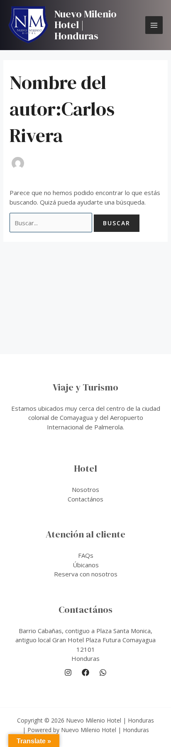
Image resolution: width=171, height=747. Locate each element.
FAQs (85, 555)
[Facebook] (85, 672)
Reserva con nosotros (85, 574)
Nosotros (85, 489)
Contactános (85, 499)
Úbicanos (86, 565)
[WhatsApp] (103, 672)
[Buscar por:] (52, 223)
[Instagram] (68, 672)
